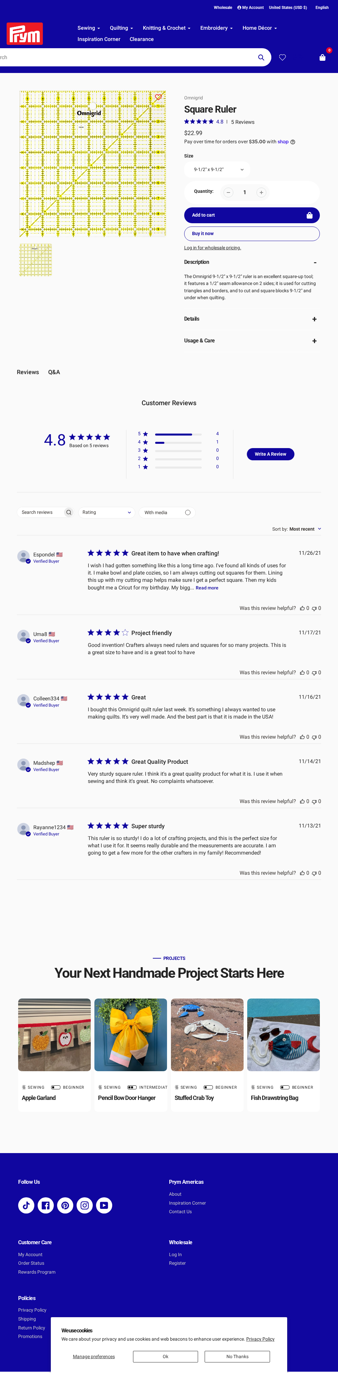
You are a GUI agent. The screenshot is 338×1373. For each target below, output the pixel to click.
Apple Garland (38, 1097)
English (322, 7)
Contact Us (180, 1212)
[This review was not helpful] (314, 608)
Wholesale (223, 7)
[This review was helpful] (302, 608)
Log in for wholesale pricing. (212, 248)
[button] (178, 435)
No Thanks (237, 1356)
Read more (207, 587)
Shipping (27, 1319)
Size (188, 156)
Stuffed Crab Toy (194, 1097)
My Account (30, 1254)
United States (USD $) (288, 7)
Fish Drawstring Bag (274, 1097)
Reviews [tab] (28, 372)
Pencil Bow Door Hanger (126, 1097)
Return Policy (31, 1328)
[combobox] (106, 512)
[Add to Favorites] (158, 98)
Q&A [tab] (54, 372)
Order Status (31, 1263)
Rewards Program (36, 1272)
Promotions (30, 1336)
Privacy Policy (260, 1339)
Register (177, 1263)
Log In (175, 1254)
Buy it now (203, 233)
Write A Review (270, 454)
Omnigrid (193, 97)
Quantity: (204, 191)
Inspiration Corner (187, 1203)
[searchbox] (40, 512)
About (175, 1194)
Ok (165, 1356)
